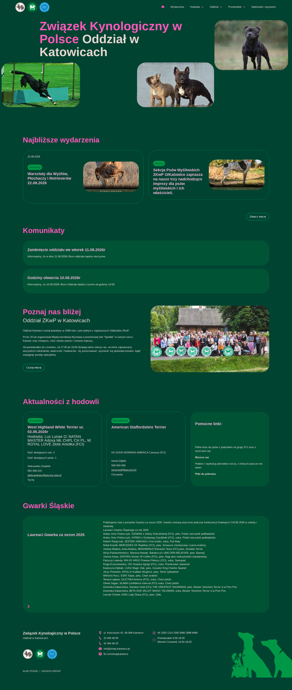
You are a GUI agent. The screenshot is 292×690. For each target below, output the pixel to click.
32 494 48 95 (111, 638)
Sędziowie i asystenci (263, 6)
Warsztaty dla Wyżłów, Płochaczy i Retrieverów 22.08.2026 (49, 178)
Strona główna (163, 7)
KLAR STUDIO (30, 671)
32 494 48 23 (111, 643)
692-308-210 (35, 470)
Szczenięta (35, 420)
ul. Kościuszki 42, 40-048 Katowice (123, 632)
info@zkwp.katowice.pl (117, 648)
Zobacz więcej (258, 216)
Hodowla (195, 6)
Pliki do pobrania (205, 474)
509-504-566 (118, 465)
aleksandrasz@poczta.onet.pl (44, 475)
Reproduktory (120, 420)
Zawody (159, 163)
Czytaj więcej (33, 367)
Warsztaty (35, 167)
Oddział (214, 6)
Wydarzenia (177, 6)
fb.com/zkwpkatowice (116, 654)
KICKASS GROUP (51, 671)
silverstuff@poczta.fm (123, 470)
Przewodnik (235, 6)
